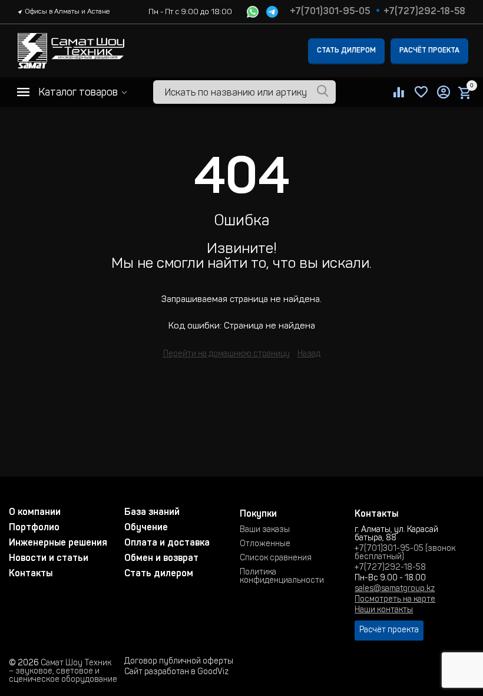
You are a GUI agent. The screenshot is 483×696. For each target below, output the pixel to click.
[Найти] (323, 92)
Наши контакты (384, 610)
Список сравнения (276, 558)
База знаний (152, 512)
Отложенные (265, 544)
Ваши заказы (265, 530)
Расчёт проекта (429, 50)
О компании (35, 512)
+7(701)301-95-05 (330, 12)
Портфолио (34, 528)
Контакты (30, 574)
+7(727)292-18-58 (424, 12)
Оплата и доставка (167, 543)
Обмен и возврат (161, 558)
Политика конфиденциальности (282, 577)
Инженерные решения (58, 543)
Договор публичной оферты (178, 662)
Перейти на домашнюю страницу (226, 354)
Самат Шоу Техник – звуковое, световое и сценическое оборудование (63, 671)
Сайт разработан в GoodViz (176, 672)
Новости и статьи (48, 558)
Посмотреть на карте (395, 600)
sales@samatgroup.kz (395, 589)
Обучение (146, 528)
